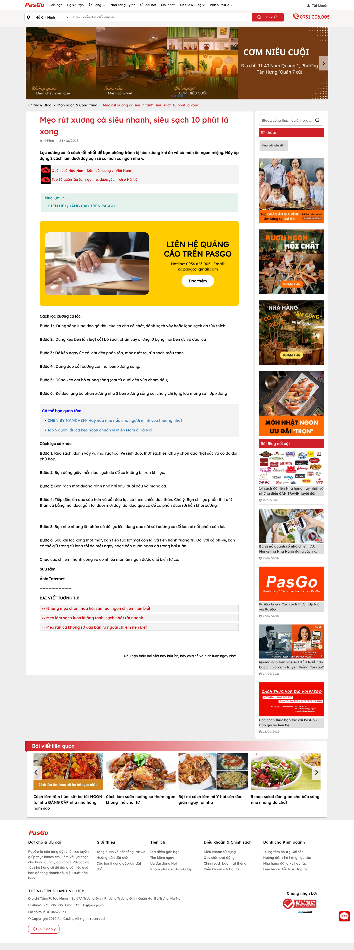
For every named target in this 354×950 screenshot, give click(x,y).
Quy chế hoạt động (219, 857)
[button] (37, 773)
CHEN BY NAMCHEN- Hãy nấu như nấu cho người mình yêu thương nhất (114, 420)
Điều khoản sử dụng (220, 852)
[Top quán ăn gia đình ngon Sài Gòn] (291, 190)
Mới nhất (168, 5)
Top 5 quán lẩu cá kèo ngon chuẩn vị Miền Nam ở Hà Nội (99, 430)
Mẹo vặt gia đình (274, 145)
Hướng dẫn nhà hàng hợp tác (287, 857)
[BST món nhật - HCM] (291, 403)
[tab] (171, 96)
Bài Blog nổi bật (275, 443)
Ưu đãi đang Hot (163, 863)
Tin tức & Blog (190, 5)
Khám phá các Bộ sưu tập (171, 869)
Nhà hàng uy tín (123, 5)
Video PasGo (220, 5)
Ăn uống (95, 5)
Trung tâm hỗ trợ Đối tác (283, 852)
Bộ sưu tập (75, 5)
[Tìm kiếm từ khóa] (317, 120)
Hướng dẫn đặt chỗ (112, 857)
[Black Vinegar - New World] (177, 63)
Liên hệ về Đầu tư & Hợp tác (285, 869)
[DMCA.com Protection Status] (296, 911)
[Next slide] (323, 63)
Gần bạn (55, 5)
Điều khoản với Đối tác (222, 869)
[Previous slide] (30, 63)
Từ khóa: (268, 132)
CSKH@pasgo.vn (89, 905)
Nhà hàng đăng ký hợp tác (285, 863)
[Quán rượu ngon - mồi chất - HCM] (291, 261)
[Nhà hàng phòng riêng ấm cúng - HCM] (291, 332)
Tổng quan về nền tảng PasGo (121, 852)
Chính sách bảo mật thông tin (227, 863)
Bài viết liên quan (53, 746)
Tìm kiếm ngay (162, 857)
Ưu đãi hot (148, 5)
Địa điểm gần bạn (164, 852)
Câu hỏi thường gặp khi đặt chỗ (119, 866)
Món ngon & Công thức (77, 105)
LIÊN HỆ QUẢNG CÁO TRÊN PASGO (81, 205)
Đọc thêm (198, 280)
